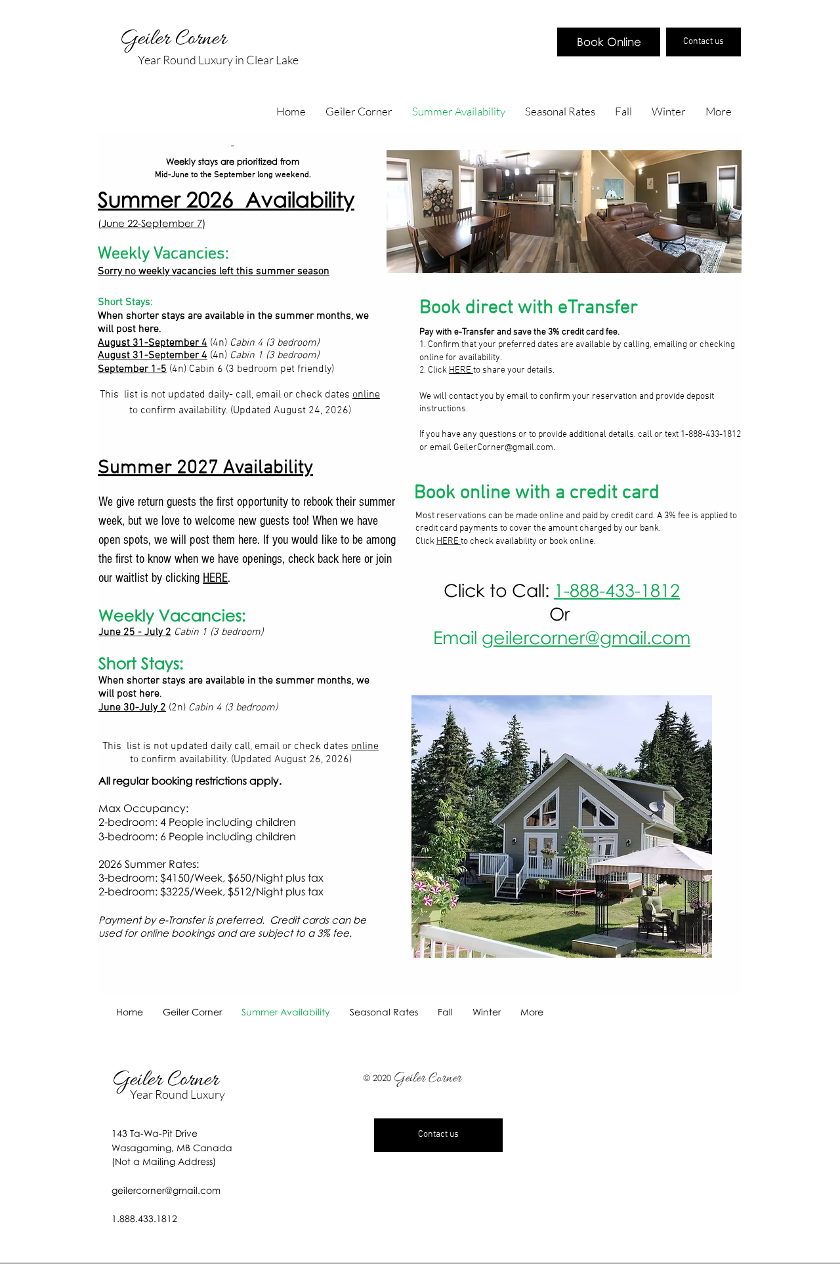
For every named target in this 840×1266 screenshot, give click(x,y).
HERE (461, 370)
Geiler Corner (175, 39)
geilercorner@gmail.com (586, 637)
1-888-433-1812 (617, 590)
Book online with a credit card (537, 493)
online (366, 394)
